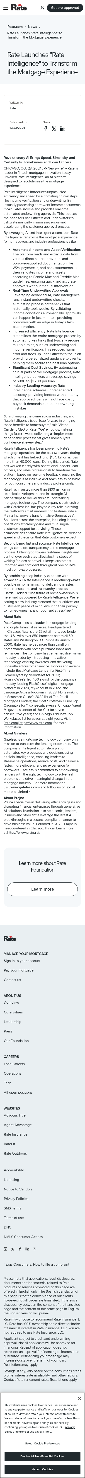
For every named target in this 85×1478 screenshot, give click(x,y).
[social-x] (54, 128)
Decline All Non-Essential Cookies (42, 1456)
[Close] (80, 1399)
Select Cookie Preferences (42, 1443)
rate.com (11, 723)
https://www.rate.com (35, 723)
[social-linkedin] (63, 128)
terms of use (26, 1432)
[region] (42, 1435)
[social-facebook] (45, 128)
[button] (5, 7)
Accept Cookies (42, 1469)
